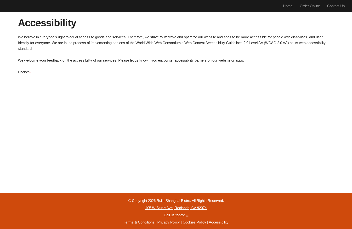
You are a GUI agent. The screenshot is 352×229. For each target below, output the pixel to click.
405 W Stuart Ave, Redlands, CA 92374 (176, 208)
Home (288, 6)
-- (30, 72)
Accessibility (218, 222)
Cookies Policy (194, 222)
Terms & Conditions (139, 222)
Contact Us (336, 6)
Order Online (310, 6)
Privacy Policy (168, 222)
